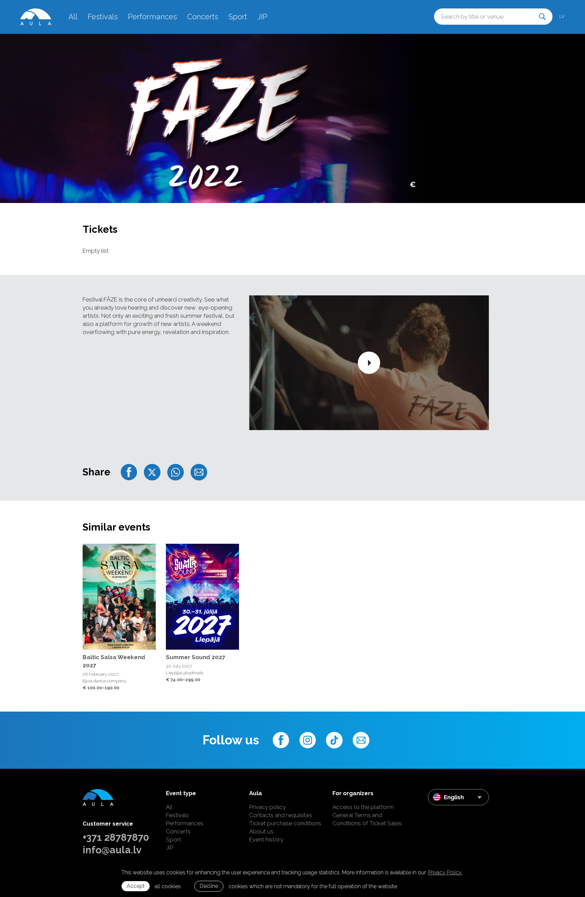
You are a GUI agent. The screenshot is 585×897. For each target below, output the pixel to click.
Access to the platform (363, 807)
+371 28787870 (116, 837)
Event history (266, 839)
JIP (262, 16)
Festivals (103, 16)
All (73, 16)
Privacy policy (267, 807)
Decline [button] (209, 886)
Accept (136, 886)
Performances (152, 16)
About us (261, 831)
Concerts (202, 16)
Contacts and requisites (280, 815)
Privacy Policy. (445, 872)
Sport (238, 16)
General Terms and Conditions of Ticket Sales (367, 819)
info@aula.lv (112, 850)
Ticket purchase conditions (285, 823)
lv (562, 16)
